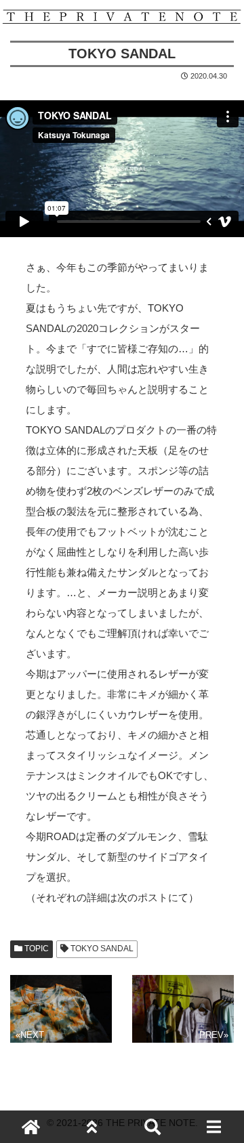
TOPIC (35, 948)
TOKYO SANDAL (101, 948)
